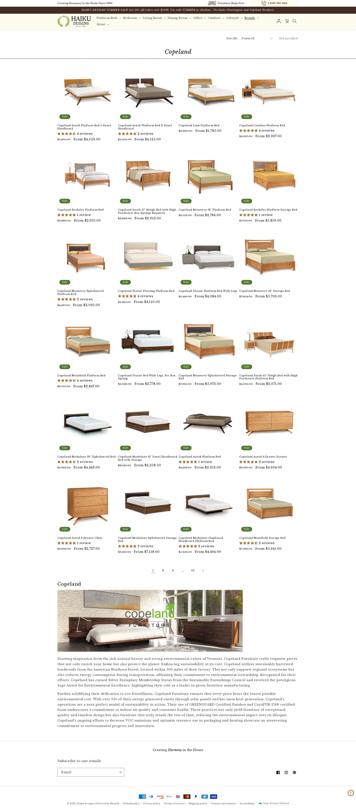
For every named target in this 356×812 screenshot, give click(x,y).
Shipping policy (198, 803)
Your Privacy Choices (276, 803)
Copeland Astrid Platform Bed (200, 456)
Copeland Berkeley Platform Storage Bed (268, 209)
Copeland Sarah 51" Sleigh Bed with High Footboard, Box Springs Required (147, 211)
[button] (294, 21)
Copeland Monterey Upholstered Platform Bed (80, 293)
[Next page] (203, 570)
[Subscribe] (120, 772)
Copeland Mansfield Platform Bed (81, 375)
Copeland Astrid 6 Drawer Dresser (263, 456)
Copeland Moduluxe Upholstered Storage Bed (147, 540)
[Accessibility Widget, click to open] (351, 793)
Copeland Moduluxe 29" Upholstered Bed (86, 456)
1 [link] (153, 570)
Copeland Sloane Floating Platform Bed (146, 291)
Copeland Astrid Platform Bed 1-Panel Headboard (84, 127)
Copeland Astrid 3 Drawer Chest (79, 538)
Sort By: (232, 38)
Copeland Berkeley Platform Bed (80, 209)
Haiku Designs (86, 803)
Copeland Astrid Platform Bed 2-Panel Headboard (145, 127)
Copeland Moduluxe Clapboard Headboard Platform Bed (201, 540)
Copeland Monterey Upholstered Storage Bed (208, 377)
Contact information (223, 803)
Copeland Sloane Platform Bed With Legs (208, 291)
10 (193, 570)
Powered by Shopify (107, 803)
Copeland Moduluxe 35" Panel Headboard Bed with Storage (147, 458)
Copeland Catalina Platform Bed (262, 125)
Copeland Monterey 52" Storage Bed (264, 291)
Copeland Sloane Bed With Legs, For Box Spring (147, 377)
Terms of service (174, 803)
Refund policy (131, 803)
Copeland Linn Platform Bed (199, 125)
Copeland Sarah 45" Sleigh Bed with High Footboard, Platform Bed (268, 377)
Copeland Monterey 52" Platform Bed (205, 209)
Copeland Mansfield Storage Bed (262, 538)
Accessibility (247, 803)
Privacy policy (151, 803)
